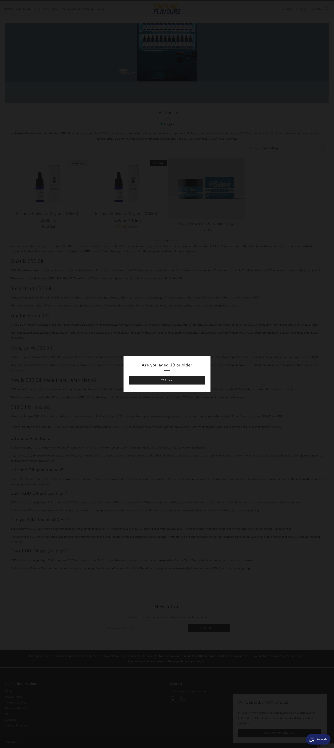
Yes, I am (167, 380)
